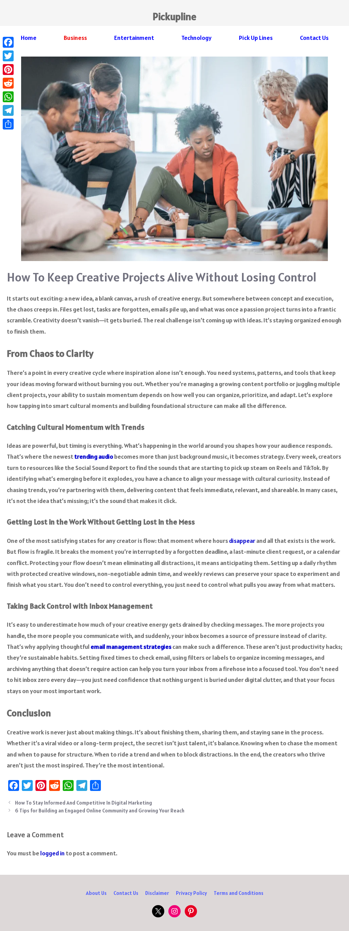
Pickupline (174, 16)
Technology (196, 38)
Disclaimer (157, 893)
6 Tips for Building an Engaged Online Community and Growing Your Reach (99, 810)
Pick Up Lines (256, 38)
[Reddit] (8, 83)
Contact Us (314, 38)
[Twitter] (8, 56)
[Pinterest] (8, 69)
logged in (52, 853)
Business (75, 38)
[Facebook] (8, 42)
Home (28, 38)
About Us (96, 893)
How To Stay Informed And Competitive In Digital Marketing (83, 802)
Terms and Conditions (238, 893)
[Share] (8, 124)
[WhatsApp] (8, 97)
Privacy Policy (191, 893)
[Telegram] (8, 110)
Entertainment (134, 38)
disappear (242, 541)
